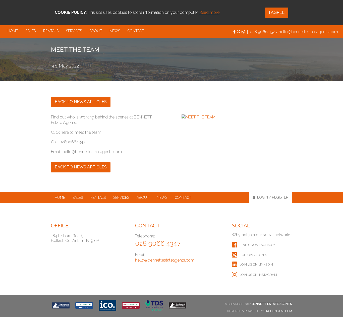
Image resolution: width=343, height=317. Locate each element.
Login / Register (271, 197)
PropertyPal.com (278, 311)
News (114, 31)
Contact (136, 31)
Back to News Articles (81, 101)
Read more (209, 12)
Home (13, 31)
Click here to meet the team (76, 132)
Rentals (51, 31)
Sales (30, 31)
